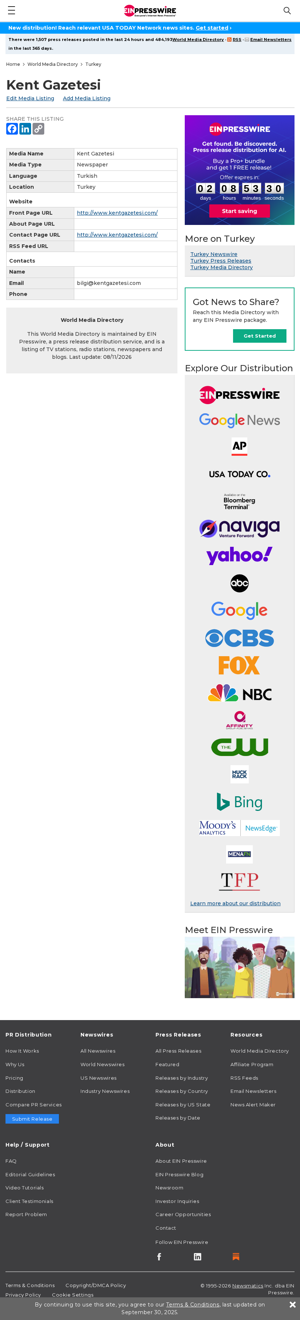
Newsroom (169, 1188)
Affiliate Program (252, 1064)
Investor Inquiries (177, 1201)
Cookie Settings (72, 1295)
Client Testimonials (29, 1201)
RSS (237, 39)
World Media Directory (198, 39)
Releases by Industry (181, 1078)
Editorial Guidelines (30, 1174)
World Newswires (102, 1064)
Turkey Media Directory (221, 267)
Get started (212, 28)
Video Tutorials (24, 1188)
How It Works (22, 1051)
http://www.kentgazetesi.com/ (117, 213)
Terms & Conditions (30, 1285)
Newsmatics (247, 1286)
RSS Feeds (244, 1078)
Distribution (20, 1091)
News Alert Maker (253, 1104)
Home (13, 64)
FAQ (11, 1161)
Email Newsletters (271, 39)
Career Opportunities (183, 1214)
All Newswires (97, 1051)
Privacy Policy (23, 1295)
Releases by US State (182, 1104)
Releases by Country (181, 1091)
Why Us (14, 1064)
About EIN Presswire (181, 1161)
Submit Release (32, 1119)
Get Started (260, 336)
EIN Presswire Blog (179, 1174)
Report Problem (26, 1214)
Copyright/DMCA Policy (95, 1285)
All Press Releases (178, 1051)
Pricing (14, 1078)
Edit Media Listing (30, 98)
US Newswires (98, 1078)
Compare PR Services (33, 1104)
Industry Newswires (105, 1091)
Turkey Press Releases (220, 260)
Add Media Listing (86, 98)
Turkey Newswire (213, 254)
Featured (167, 1064)
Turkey (93, 64)
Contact (165, 1228)
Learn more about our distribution (235, 903)
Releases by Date (177, 1118)
